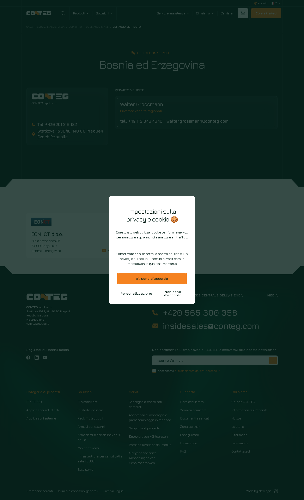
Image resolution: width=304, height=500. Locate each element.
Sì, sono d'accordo (152, 278)
